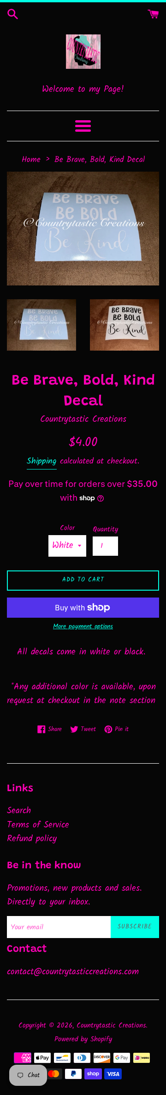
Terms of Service (38, 825)
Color (67, 528)
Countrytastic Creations (111, 1025)
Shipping (42, 461)
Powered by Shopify (83, 1039)
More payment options (83, 626)
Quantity (105, 529)
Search (19, 811)
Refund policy (32, 839)
